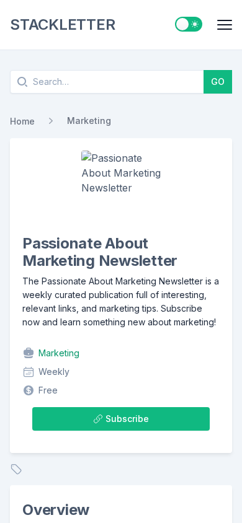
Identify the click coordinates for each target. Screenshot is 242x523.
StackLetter (62, 24)
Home (22, 121)
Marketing (89, 120)
